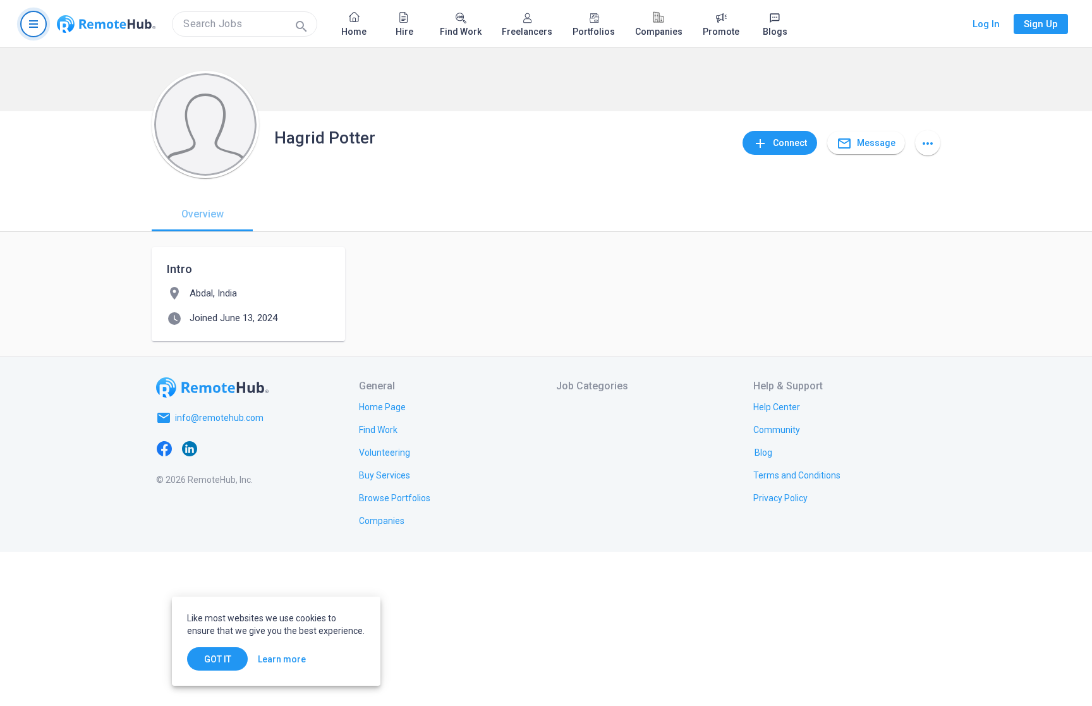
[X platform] (215, 448)
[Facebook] (164, 448)
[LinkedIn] (189, 448)
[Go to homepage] (106, 24)
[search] (244, 24)
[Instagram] (240, 448)
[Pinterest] (265, 448)
